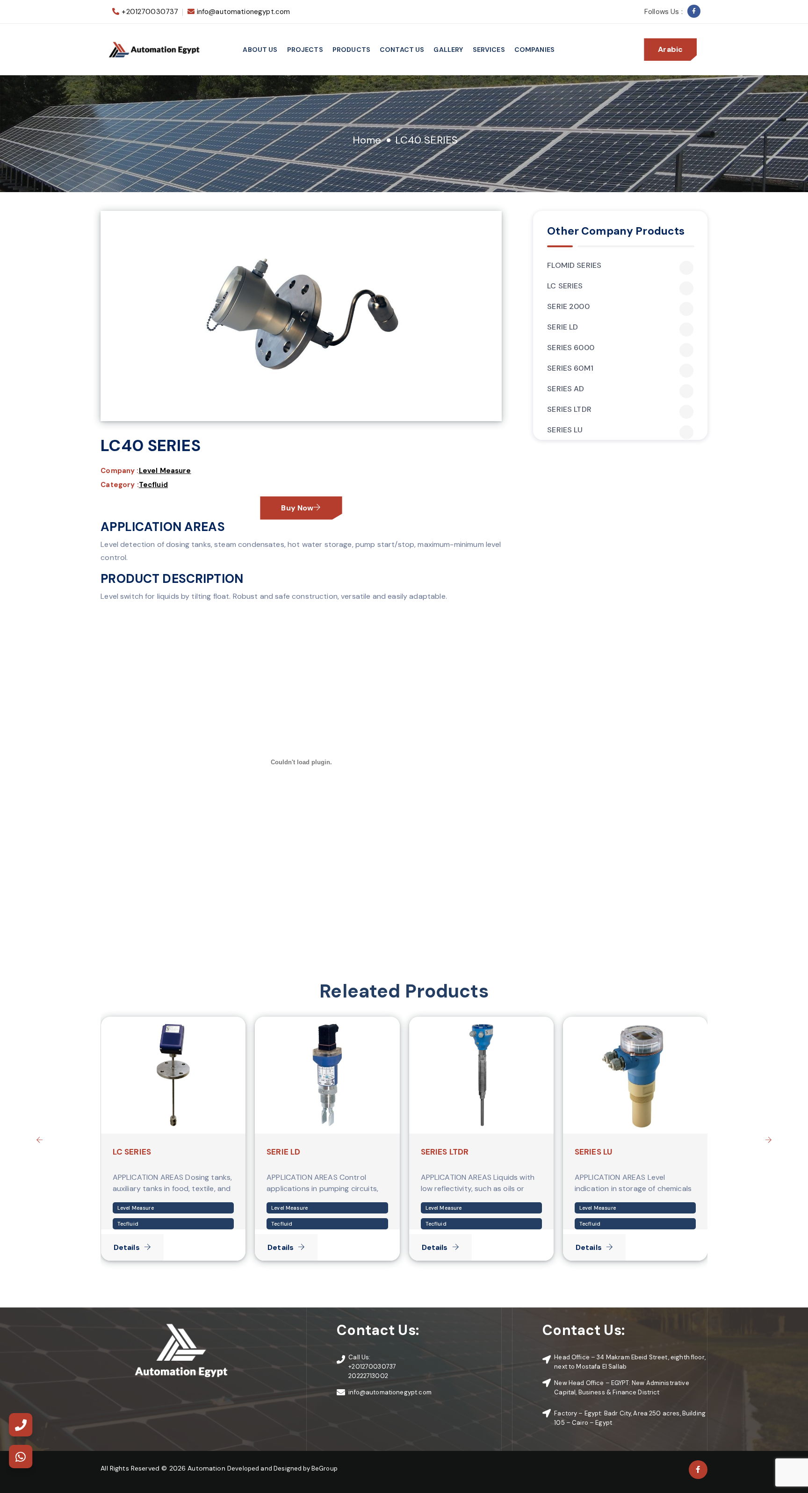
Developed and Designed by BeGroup (282, 1468)
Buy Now (297, 508)
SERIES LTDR (569, 409)
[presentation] (39, 1139)
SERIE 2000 (568, 306)
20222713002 (368, 1376)
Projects (305, 49)
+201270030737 (150, 11)
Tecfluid (153, 484)
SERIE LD (562, 327)
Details (127, 1247)
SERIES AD (565, 389)
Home (367, 140)
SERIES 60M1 (570, 368)
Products (351, 49)
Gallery (448, 49)
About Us (260, 49)
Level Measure (165, 470)
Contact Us (402, 49)
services (489, 49)
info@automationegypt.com (243, 11)
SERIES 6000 (570, 347)
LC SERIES (565, 286)
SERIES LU (565, 430)
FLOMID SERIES (574, 265)
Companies (534, 49)
